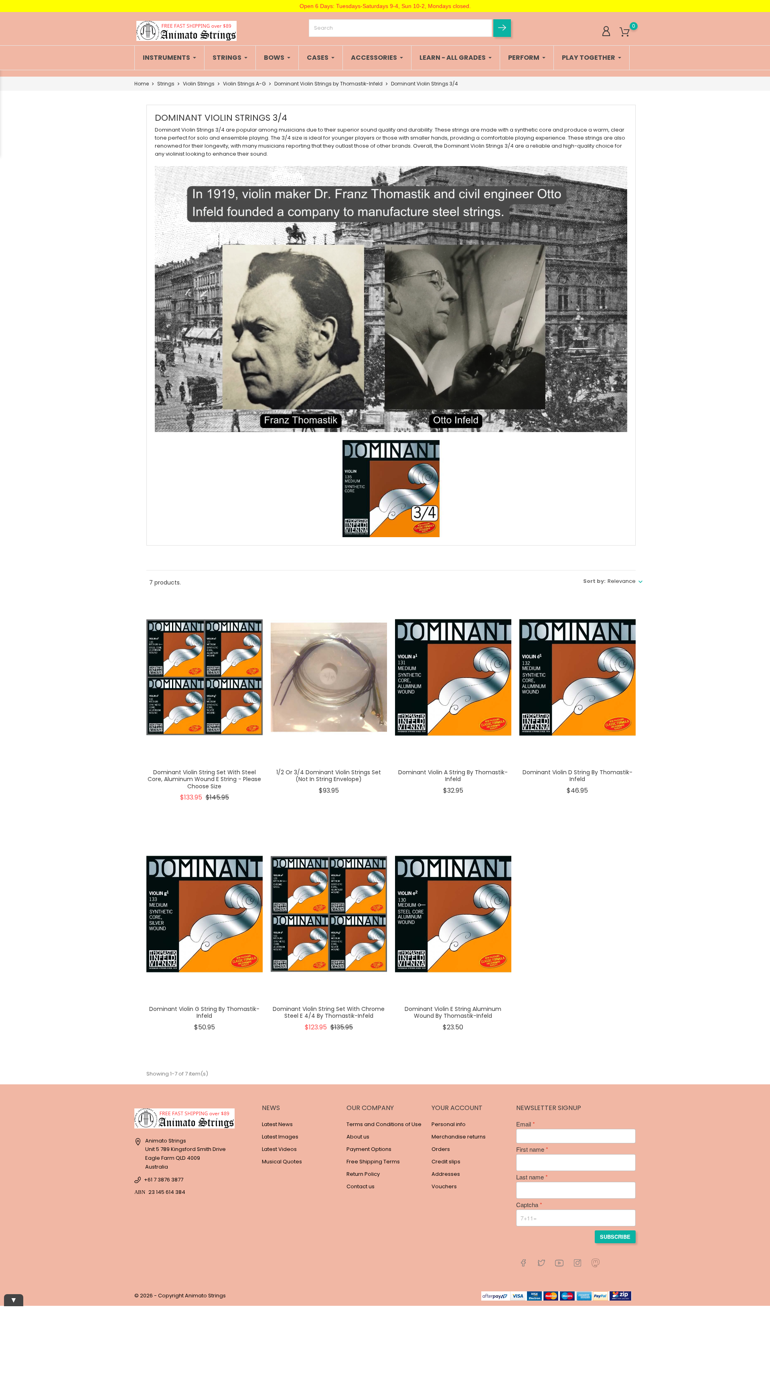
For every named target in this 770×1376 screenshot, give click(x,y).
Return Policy (363, 1174)
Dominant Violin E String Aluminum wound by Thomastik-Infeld (453, 1012)
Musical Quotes (282, 1161)
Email (523, 1124)
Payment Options (368, 1149)
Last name (530, 1177)
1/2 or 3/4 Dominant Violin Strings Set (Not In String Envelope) (328, 775)
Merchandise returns (459, 1137)
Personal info (449, 1124)
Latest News (277, 1124)
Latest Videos (279, 1149)
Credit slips (446, 1161)
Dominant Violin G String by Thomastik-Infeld (204, 1012)
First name (530, 1149)
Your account (457, 1107)
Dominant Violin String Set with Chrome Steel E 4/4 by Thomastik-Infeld (329, 1012)
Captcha (527, 1205)
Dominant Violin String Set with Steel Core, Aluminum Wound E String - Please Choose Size (204, 779)
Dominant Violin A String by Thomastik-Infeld (453, 775)
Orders (441, 1149)
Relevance (622, 581)
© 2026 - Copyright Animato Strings (180, 1295)
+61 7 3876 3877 (163, 1179)
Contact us (360, 1186)
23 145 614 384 (166, 1192)
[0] (625, 32)
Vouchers (444, 1186)
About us (357, 1137)
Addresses (446, 1174)
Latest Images (280, 1137)
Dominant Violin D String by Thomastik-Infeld (577, 775)
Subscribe (615, 1236)
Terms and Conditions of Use (383, 1124)
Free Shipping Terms (373, 1161)
